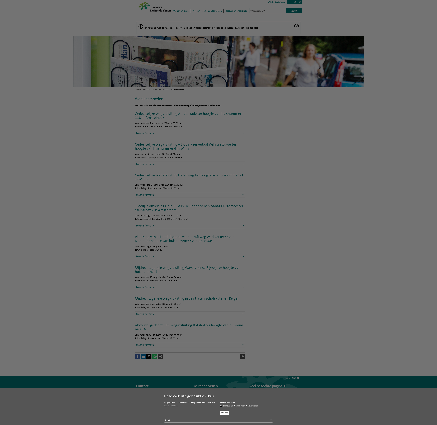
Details (168, 420)
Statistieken (253, 406)
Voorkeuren (240, 406)
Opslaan (224, 413)
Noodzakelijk (227, 406)
